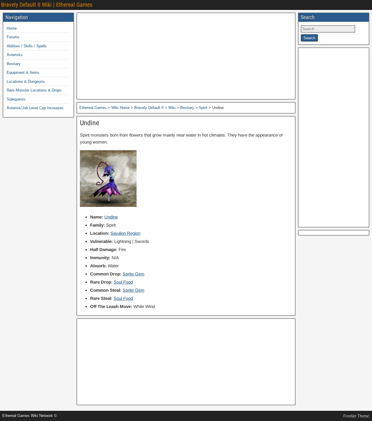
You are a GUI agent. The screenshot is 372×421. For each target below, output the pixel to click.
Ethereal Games (93, 107)
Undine (89, 123)
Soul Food (123, 282)
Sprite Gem (133, 273)
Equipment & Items (23, 72)
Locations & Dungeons (26, 81)
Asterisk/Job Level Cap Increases (35, 108)
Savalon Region (125, 233)
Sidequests (16, 99)
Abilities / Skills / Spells (27, 46)
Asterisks (15, 55)
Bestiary (14, 64)
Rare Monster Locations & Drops (34, 90)
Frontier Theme (356, 416)
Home (12, 28)
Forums (13, 37)
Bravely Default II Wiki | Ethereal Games (46, 4)
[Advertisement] (186, 56)
